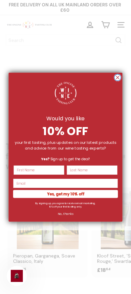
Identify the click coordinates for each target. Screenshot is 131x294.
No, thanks (65, 214)
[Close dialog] (117, 77)
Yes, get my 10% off (65, 193)
